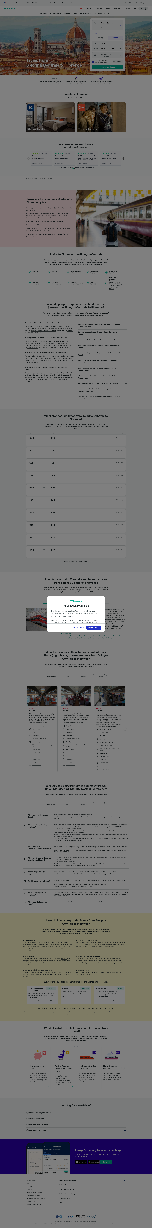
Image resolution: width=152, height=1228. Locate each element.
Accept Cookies (93, 627)
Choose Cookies (78, 627)
